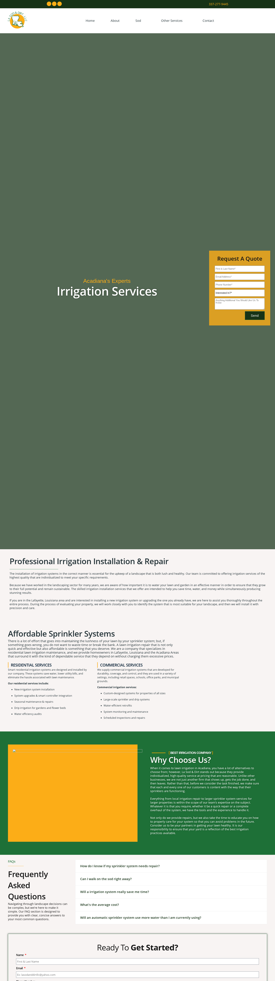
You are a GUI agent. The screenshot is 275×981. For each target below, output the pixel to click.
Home (90, 20)
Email (19, 968)
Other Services (172, 20)
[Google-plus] (59, 4)
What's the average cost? (99, 905)
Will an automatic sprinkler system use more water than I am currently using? (140, 917)
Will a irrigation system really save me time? (114, 892)
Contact (208, 20)
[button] (171, 866)
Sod (138, 20)
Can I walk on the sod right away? (106, 879)
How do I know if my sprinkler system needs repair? (120, 866)
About (115, 20)
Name (20, 955)
